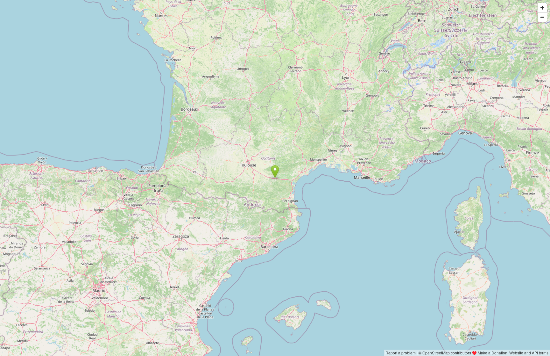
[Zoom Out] (542, 17)
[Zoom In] (542, 7)
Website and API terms (528, 352)
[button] (275, 171)
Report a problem (400, 352)
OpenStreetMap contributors (446, 352)
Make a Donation (492, 352)
